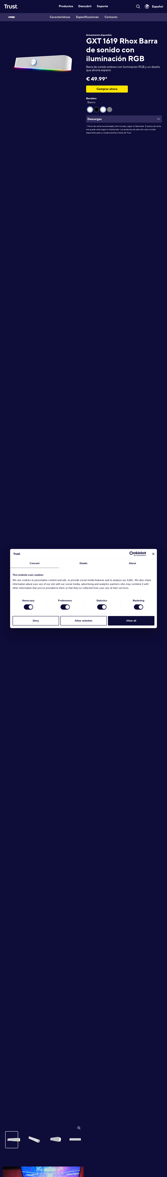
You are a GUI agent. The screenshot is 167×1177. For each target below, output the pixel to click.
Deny (36, 620)
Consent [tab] (34, 563)
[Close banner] (153, 554)
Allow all (131, 620)
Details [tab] (84, 563)
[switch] (65, 607)
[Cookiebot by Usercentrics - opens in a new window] (132, 553)
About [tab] (132, 563)
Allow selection (83, 620)
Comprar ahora (107, 89)
